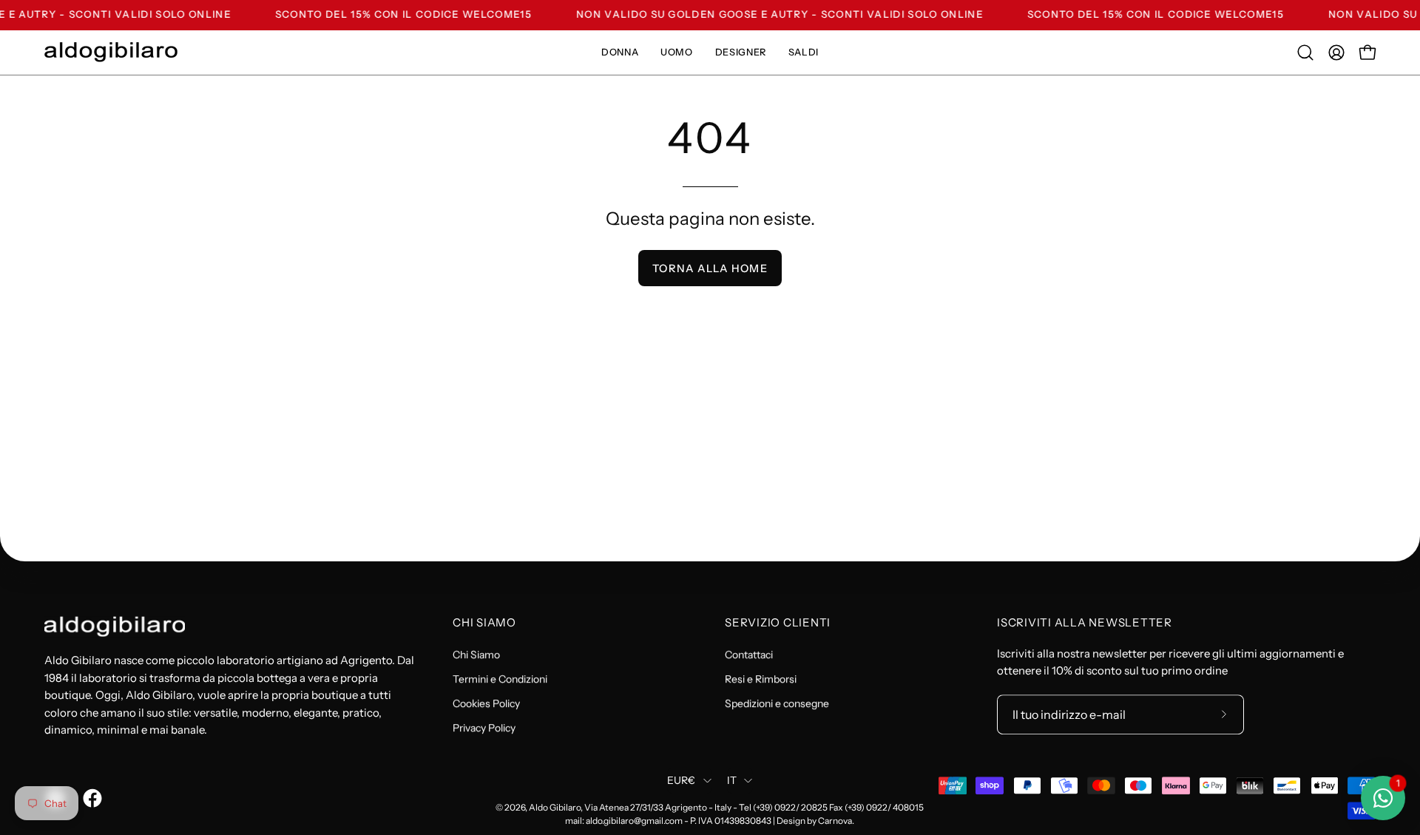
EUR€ (681, 781)
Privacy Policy (484, 727)
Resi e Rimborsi (761, 679)
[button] (1305, 52)
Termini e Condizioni (500, 679)
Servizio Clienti (778, 622)
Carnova (835, 820)
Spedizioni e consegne (777, 703)
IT (732, 781)
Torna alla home (709, 268)
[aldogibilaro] (111, 52)
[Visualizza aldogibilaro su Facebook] (90, 798)
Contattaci (749, 654)
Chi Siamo (484, 622)
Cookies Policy (486, 703)
